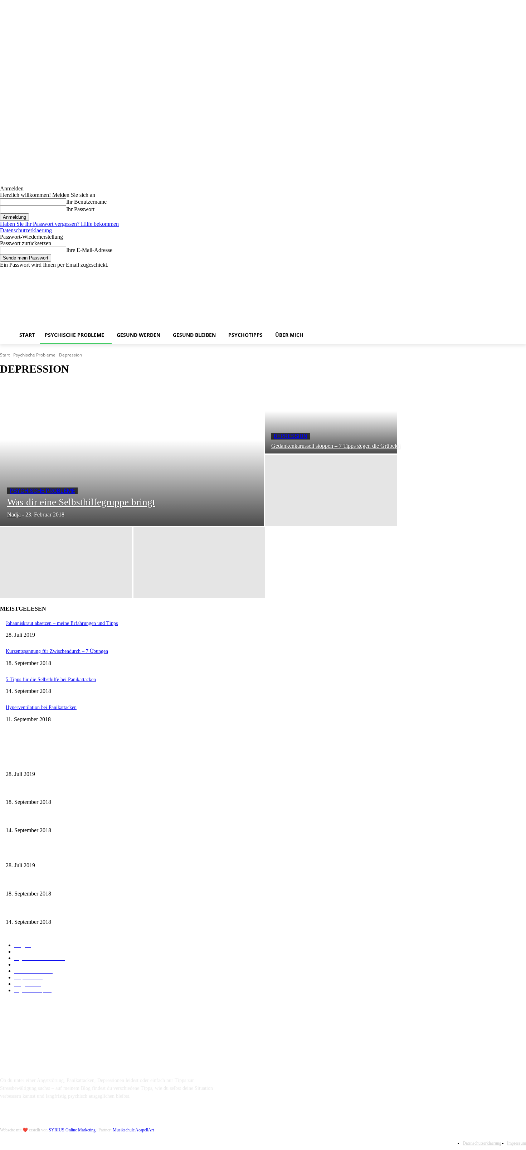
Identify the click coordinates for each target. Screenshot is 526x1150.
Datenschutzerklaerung (26, 230)
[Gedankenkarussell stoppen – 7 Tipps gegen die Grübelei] (331, 418)
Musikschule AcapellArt (133, 1129)
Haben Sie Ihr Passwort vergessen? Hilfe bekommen (59, 224)
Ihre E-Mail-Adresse (89, 250)
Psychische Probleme (34, 355)
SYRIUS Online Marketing (72, 1129)
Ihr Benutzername (86, 202)
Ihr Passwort (80, 209)
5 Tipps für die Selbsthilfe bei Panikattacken (51, 679)
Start (5, 355)
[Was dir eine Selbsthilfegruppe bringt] (132, 454)
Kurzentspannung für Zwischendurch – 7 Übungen (57, 651)
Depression (290, 436)
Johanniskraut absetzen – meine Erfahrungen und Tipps (62, 623)
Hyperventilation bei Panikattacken (41, 707)
